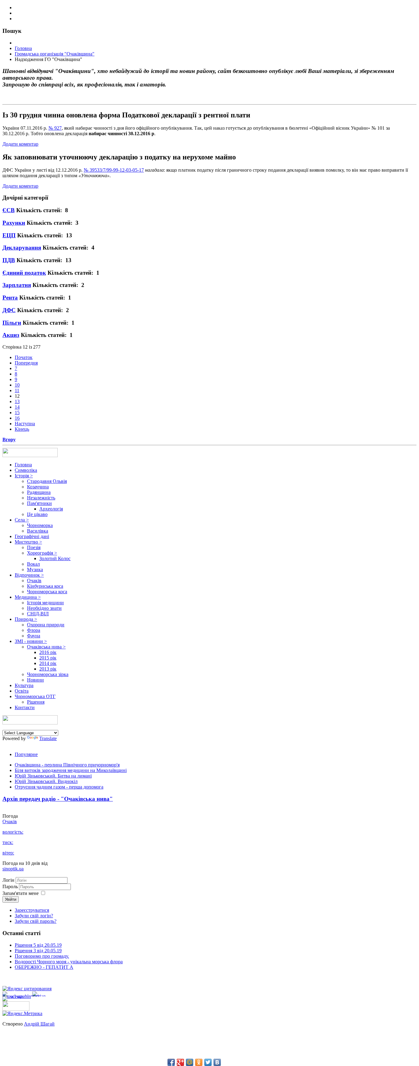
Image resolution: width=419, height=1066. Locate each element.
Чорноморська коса (47, 591)
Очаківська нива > (46, 646)
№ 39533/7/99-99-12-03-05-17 (114, 170)
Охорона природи (45, 624)
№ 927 (55, 128)
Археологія (51, 508)
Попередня (26, 362)
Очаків (34, 580)
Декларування (21, 247)
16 (17, 418)
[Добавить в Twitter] (208, 1062)
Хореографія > (42, 553)
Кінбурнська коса (45, 586)
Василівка (37, 530)
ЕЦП (9, 235)
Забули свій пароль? (35, 921)
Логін (8, 880)
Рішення (35, 702)
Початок (24, 357)
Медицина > (28, 597)
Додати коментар (20, 144)
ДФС (9, 310)
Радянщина (39, 492)
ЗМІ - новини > (31, 641)
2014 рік (47, 663)
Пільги (11, 322)
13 (17, 401)
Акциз (10, 335)
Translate (48, 738)
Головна (23, 464)
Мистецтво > (28, 541)
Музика (35, 569)
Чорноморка (40, 525)
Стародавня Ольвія (47, 481)
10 (17, 385)
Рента (10, 297)
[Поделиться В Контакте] (217, 1062)
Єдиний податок (24, 272)
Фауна (33, 635)
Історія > (24, 475)
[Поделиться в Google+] (180, 1062)
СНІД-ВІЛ (38, 613)
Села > (22, 519)
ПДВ (8, 260)
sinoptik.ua (13, 868)
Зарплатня (16, 285)
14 (17, 407)
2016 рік (47, 652)
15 (17, 412)
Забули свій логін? (34, 915)
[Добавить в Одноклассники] (198, 1062)
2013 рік (47, 668)
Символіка (26, 470)
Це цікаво (37, 514)
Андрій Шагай (39, 1023)
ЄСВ (8, 210)
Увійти (10, 899)
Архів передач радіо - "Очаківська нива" (57, 799)
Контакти (25, 707)
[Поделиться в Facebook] (171, 1062)
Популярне (26, 754)
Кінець (22, 429)
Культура (24, 685)
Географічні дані (32, 536)
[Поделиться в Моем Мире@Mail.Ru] (189, 1062)
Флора (33, 630)
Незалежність (41, 497)
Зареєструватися (32, 910)
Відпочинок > (29, 575)
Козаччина (38, 486)
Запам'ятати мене (20, 893)
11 (17, 390)
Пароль (10, 886)
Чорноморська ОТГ (35, 696)
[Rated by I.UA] (15, 1009)
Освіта (22, 690)
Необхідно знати (44, 608)
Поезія (33, 547)
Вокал (33, 564)
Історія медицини (45, 602)
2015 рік (47, 657)
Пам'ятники (39, 503)
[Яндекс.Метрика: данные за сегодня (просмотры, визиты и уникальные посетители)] (22, 1013)
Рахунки (13, 223)
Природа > (26, 619)
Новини (35, 679)
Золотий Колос (55, 558)
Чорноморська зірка (47, 674)
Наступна (25, 423)
